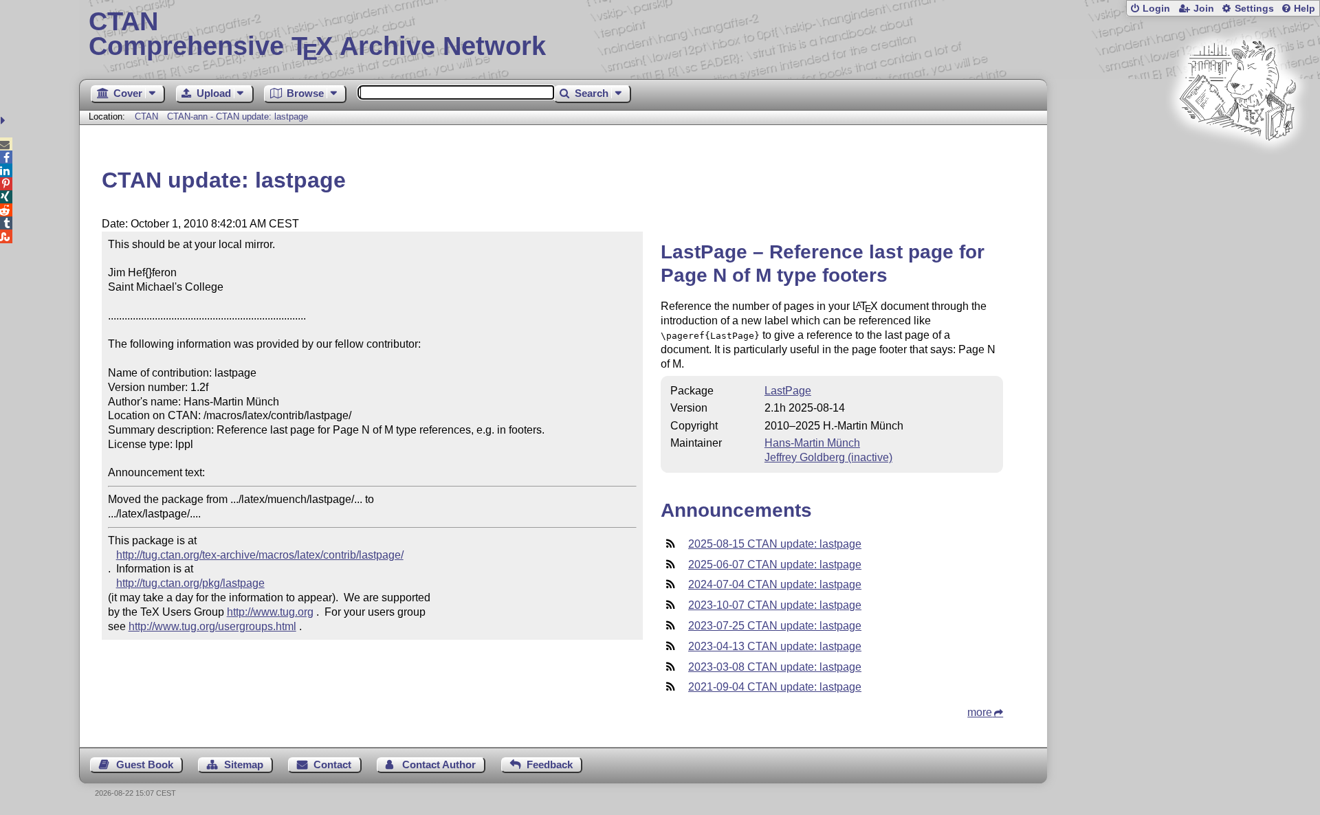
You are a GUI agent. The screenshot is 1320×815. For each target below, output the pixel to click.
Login (1156, 8)
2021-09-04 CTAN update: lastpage (774, 687)
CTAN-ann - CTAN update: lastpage (237, 116)
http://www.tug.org (270, 612)
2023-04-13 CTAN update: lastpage (774, 646)
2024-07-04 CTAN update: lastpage (774, 584)
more (979, 712)
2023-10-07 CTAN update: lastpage (774, 605)
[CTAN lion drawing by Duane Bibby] (1237, 166)
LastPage (787, 391)
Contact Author (439, 764)
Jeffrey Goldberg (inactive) (828, 457)
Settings (1254, 8)
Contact (332, 764)
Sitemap (243, 764)
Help (1304, 8)
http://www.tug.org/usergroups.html (212, 626)
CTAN (146, 116)
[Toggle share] (4, 120)
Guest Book (144, 764)
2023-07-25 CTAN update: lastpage (774, 626)
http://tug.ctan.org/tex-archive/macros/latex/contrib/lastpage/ (260, 555)
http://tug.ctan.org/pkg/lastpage (190, 583)
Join (1204, 8)
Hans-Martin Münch (812, 443)
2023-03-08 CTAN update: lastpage (774, 667)
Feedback (550, 764)
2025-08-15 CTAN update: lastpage (774, 544)
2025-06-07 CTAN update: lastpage (774, 564)
